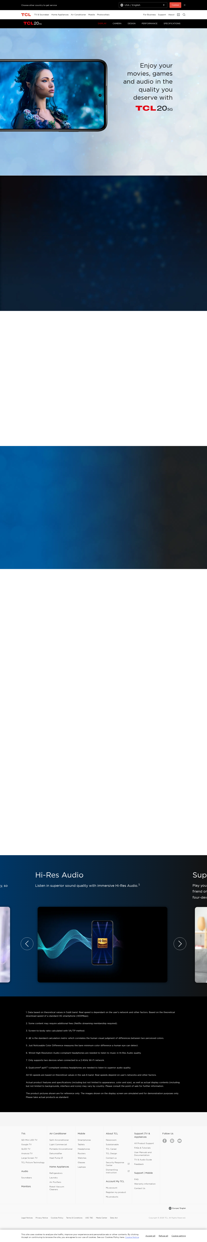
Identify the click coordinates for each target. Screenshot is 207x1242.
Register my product (116, 1192)
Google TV (26, 1144)
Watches (82, 1158)
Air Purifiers (55, 1182)
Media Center (101, 1218)
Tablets (81, 1144)
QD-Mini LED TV (29, 1140)
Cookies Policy (57, 1218)
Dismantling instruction (112, 1171)
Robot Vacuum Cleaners (56, 1188)
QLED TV (25, 1149)
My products (112, 1196)
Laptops (82, 1167)
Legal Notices (27, 1218)
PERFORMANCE (149, 23)
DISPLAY (102, 23)
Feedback (139, 1164)
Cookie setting (179, 1236)
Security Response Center (115, 1164)
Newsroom (111, 1140)
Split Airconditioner (59, 1140)
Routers (81, 1153)
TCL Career (111, 1149)
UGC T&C (89, 1218)
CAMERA (117, 23)
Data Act (114, 1218)
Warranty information (145, 1184)
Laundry (53, 1177)
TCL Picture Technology (32, 1162)
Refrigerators (55, 1173)
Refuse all (163, 1236)
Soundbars (26, 1177)
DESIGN (131, 23)
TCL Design (111, 1153)
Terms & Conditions (74, 1218)
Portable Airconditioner (61, 1149)
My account (111, 1187)
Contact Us (139, 1188)
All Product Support (144, 1143)
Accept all (150, 1236)
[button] (27, 943)
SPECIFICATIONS (172, 23)
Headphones (84, 1149)
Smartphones (84, 1140)
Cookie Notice (132, 1237)
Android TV (27, 1153)
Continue (175, 5)
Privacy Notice (42, 1218)
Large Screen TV (29, 1158)
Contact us (111, 1158)
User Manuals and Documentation (143, 1153)
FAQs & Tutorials (142, 1148)
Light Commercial (58, 1144)
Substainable (112, 1144)
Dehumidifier (55, 1153)
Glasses (81, 1162)
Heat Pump (54, 1158)
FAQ (136, 1179)
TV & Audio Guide (143, 1159)
